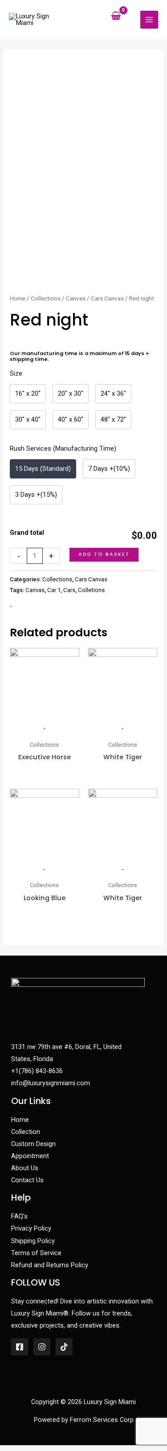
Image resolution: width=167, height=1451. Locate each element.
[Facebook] (19, 1346)
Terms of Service (36, 1253)
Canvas (76, 298)
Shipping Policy (33, 1241)
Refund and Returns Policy (49, 1265)
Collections (46, 298)
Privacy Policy (31, 1228)
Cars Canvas (107, 298)
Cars (69, 590)
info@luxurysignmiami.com (50, 1083)
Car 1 (54, 590)
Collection (25, 1132)
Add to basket (104, 554)
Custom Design (33, 1144)
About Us (24, 1168)
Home (17, 298)
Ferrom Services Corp (102, 1420)
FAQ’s (19, 1216)
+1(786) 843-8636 (37, 1071)
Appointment (30, 1156)
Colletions (91, 590)
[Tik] (64, 1346)
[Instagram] (41, 1346)
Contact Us (27, 1180)
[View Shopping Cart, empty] (116, 16)
